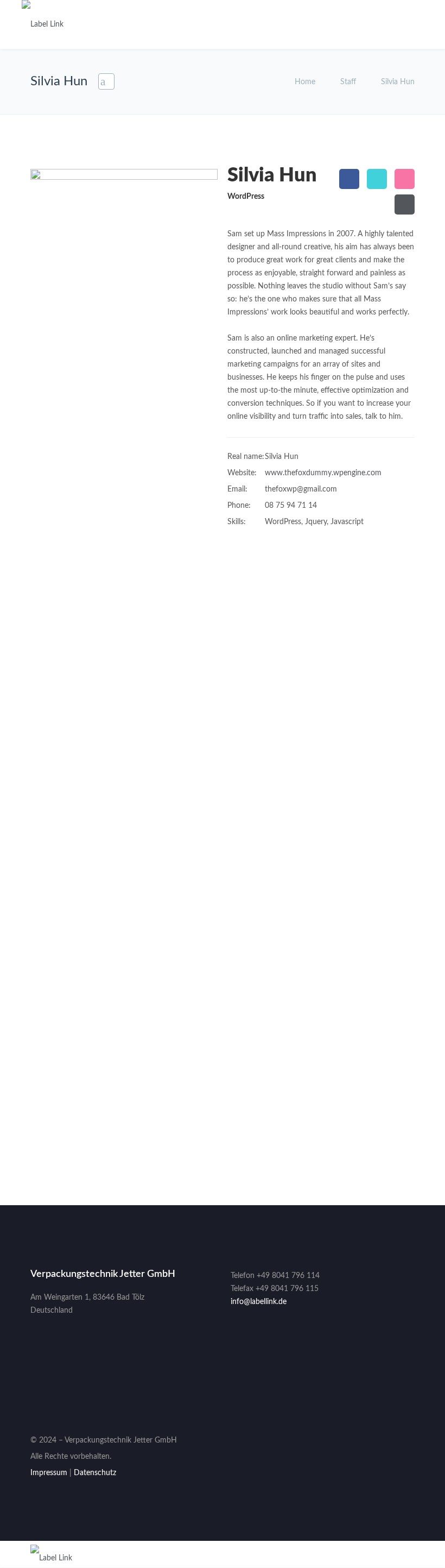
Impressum (48, 1473)
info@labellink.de (259, 1302)
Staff (348, 82)
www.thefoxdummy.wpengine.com (323, 473)
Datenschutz (95, 1473)
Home (306, 82)
